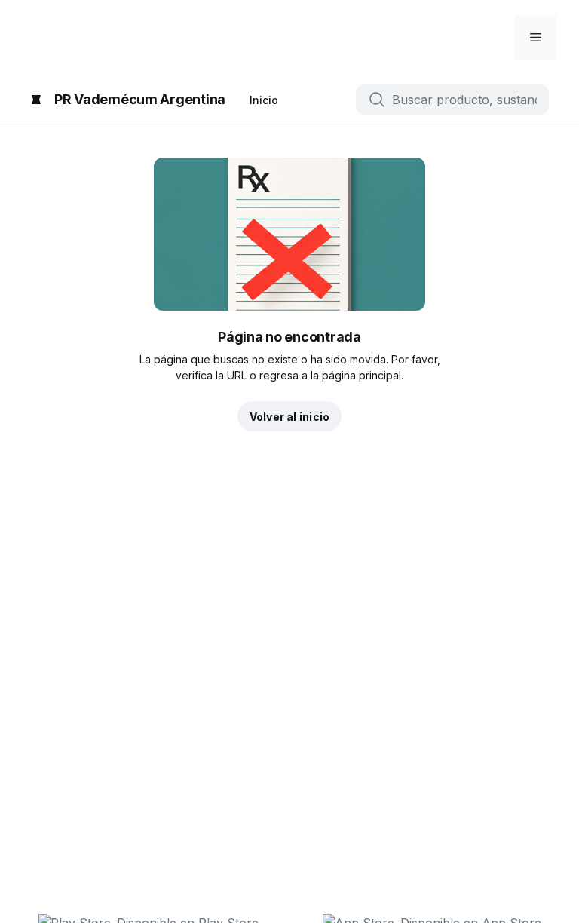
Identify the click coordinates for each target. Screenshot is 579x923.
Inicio (264, 100)
